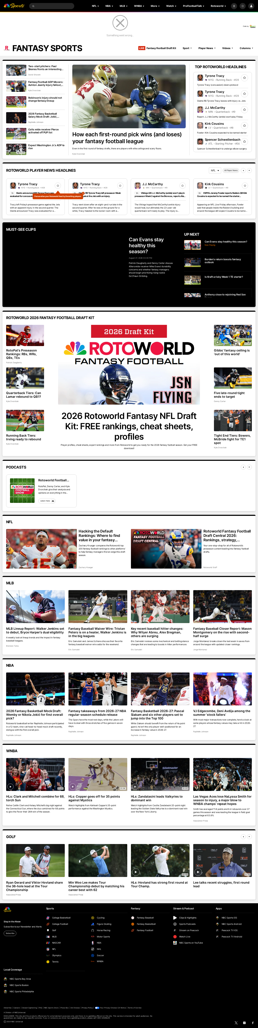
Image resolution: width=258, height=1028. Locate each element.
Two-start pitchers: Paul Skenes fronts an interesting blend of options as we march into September (45, 68)
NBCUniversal (19, 1012)
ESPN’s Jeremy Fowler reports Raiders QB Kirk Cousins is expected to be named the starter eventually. (222, 196)
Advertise (8, 1008)
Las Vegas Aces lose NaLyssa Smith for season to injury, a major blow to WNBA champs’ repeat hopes (222, 800)
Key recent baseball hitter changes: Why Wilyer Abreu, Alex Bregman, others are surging (157, 632)
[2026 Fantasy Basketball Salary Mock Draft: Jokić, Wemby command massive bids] (16, 118)
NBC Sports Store (51, 1008)
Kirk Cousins (214, 123)
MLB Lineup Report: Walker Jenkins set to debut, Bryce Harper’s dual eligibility (35, 630)
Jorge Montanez (200, 649)
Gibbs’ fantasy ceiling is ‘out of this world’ (232, 352)
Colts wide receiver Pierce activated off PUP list (43, 131)
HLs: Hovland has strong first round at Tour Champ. (159, 884)
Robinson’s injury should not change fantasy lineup (45, 99)
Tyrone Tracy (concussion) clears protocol (217, 85)
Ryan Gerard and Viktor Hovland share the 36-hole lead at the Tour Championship (34, 886)
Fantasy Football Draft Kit (157, 48)
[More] (234, 6)
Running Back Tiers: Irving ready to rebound (23, 437)
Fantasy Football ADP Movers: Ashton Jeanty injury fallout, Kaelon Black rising (45, 83)
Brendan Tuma (12, 646)
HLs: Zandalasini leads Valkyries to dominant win (157, 798)
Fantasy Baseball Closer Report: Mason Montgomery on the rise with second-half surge (222, 632)
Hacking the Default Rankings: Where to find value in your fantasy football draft (99, 535)
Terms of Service (134, 1008)
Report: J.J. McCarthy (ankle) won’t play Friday (220, 116)
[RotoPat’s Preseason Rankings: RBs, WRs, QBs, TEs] (25, 335)
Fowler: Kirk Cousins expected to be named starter (222, 132)
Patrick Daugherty (14, 362)
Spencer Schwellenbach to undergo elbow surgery (222, 148)
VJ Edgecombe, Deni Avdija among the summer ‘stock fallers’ (221, 712)
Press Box (65, 1008)
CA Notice (122, 1008)
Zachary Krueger (86, 567)
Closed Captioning (29, 1008)
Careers (17, 1008)
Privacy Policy (87, 1008)
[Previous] (243, 170)
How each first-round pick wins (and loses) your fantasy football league (127, 138)
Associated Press (200, 821)
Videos (226, 48)
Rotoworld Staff (210, 567)
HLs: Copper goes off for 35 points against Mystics (94, 798)
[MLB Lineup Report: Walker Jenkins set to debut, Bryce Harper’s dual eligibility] (35, 606)
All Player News (230, 170)
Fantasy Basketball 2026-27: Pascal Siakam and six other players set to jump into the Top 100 (157, 714)
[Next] (249, 170)
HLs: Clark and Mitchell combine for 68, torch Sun (35, 798)
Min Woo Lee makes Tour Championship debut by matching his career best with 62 (96, 886)
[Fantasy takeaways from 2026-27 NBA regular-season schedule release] (97, 688)
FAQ (40, 1008)
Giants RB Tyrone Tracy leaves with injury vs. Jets (221, 101)
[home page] (14, 6)
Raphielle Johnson (35, 122)
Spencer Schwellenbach (223, 139)
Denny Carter (220, 401)
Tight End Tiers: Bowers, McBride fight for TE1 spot (232, 439)
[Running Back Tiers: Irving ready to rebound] (25, 420)
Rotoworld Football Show (52, 480)
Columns (245, 48)
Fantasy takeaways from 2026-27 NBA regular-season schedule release (97, 712)
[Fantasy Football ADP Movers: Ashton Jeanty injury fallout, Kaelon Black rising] (16, 86)
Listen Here (45, 501)
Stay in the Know (12, 921)
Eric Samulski (74, 649)
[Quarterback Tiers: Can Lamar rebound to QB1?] (25, 378)
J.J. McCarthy (215, 108)
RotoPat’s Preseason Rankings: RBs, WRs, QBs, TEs (21, 354)
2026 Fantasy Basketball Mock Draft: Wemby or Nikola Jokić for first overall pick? (34, 714)
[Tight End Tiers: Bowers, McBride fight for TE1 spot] (233, 420)
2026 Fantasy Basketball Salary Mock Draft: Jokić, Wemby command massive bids (44, 115)
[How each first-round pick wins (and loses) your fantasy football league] (129, 96)
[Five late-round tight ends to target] (233, 378)
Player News (206, 48)
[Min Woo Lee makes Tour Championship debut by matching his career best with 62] (97, 860)
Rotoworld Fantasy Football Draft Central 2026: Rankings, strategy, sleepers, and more (227, 535)
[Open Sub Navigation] (98, 6)
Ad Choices (75, 1008)
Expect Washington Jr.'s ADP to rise (46, 147)
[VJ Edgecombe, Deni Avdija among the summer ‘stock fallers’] (222, 688)
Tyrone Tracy (214, 76)
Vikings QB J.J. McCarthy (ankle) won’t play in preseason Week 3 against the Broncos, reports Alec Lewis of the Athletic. (160, 196)
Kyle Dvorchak (78, 154)
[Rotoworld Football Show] (22, 490)
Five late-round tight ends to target (229, 394)
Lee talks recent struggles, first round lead (221, 884)
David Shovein (34, 75)
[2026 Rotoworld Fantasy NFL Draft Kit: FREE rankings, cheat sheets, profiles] (129, 365)
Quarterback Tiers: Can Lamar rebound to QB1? (23, 394)
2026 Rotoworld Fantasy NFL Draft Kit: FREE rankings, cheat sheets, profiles (129, 426)
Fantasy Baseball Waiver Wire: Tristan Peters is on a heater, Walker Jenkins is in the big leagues (97, 632)
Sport (186, 48)
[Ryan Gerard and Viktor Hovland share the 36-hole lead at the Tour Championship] (35, 860)
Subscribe (10, 933)
